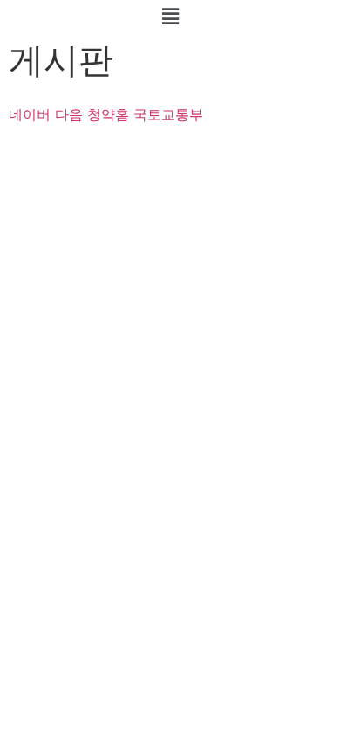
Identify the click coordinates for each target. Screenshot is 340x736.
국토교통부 (168, 114)
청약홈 (108, 114)
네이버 (30, 114)
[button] (170, 16)
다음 (69, 114)
